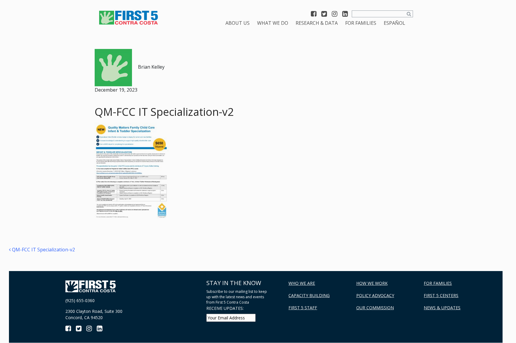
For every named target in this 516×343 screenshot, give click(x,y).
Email (118, 218)
